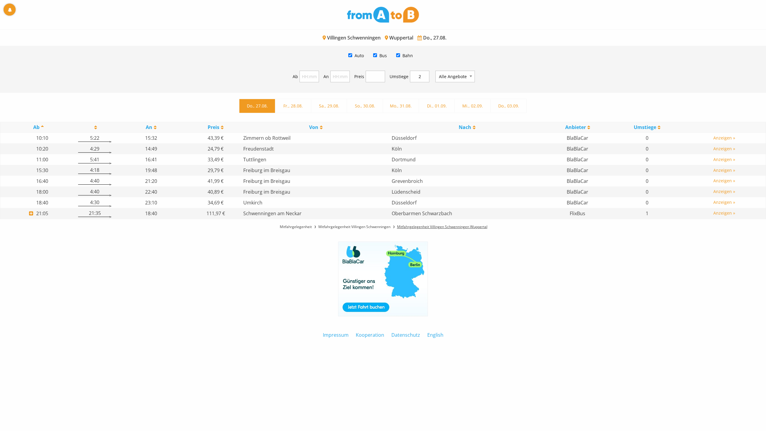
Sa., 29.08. (329, 106)
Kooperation (370, 335)
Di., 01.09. (437, 106)
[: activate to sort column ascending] (95, 127)
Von (313, 127)
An (326, 76)
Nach (465, 127)
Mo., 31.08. (401, 106)
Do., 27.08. (257, 106)
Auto (359, 55)
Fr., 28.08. (293, 106)
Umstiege (399, 76)
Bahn (407, 55)
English (435, 335)
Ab (295, 76)
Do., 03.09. (508, 106)
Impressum (336, 335)
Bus (383, 55)
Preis (359, 76)
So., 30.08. (365, 106)
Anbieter (575, 127)
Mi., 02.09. (472, 106)
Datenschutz (405, 335)
